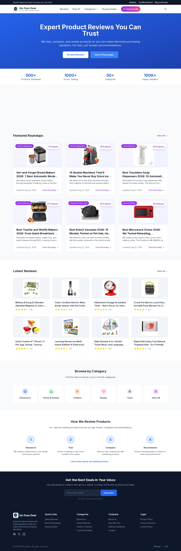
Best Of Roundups (104, 54)
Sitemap (157, 546)
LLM (166, 546)
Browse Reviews (75, 54)
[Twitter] (19, 534)
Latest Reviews (51, 519)
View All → (162, 271)
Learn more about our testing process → (90, 461)
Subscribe (109, 492)
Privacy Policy (146, 519)
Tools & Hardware (84, 530)
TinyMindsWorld (145, 2)
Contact (112, 530)
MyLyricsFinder (161, 2)
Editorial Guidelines (117, 527)
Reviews (64, 9)
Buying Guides (109, 9)
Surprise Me (132, 9)
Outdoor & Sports (84, 527)
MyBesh (132, 2)
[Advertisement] (90, 105)
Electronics (81, 519)
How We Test (114, 523)
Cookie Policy (146, 527)
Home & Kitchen (84, 523)
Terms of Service (147, 523)
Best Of (76, 9)
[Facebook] (14, 534)
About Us (112, 519)
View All (161, 135)
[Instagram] (24, 534)
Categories (90, 9)
